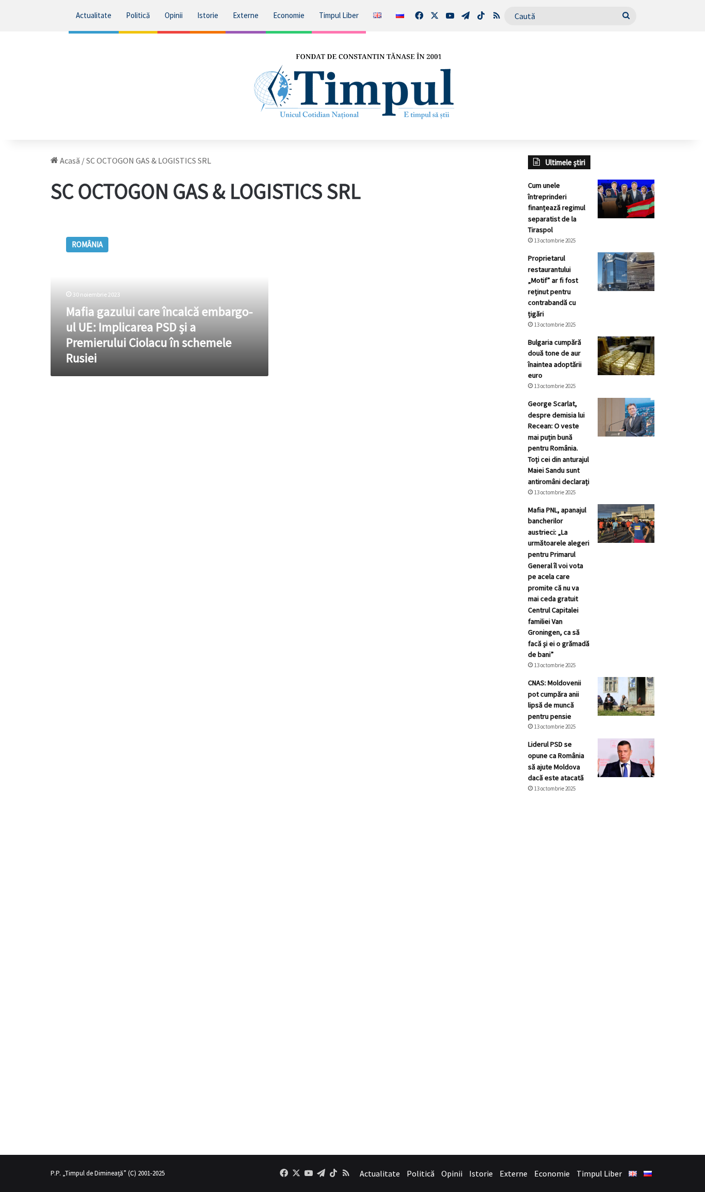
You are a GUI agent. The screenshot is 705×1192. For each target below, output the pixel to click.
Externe (246, 15)
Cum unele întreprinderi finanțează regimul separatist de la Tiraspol (556, 207)
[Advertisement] (591, 974)
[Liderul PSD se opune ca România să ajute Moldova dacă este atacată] (626, 757)
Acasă (69, 160)
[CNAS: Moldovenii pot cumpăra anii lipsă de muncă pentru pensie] (626, 696)
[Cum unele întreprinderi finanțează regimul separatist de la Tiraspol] (626, 199)
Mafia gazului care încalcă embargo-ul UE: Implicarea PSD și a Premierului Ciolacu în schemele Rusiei (159, 334)
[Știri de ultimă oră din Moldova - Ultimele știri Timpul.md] (352, 85)
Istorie (207, 15)
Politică (138, 15)
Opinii (174, 15)
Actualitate (93, 15)
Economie (289, 15)
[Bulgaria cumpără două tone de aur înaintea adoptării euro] (626, 355)
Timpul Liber (339, 15)
